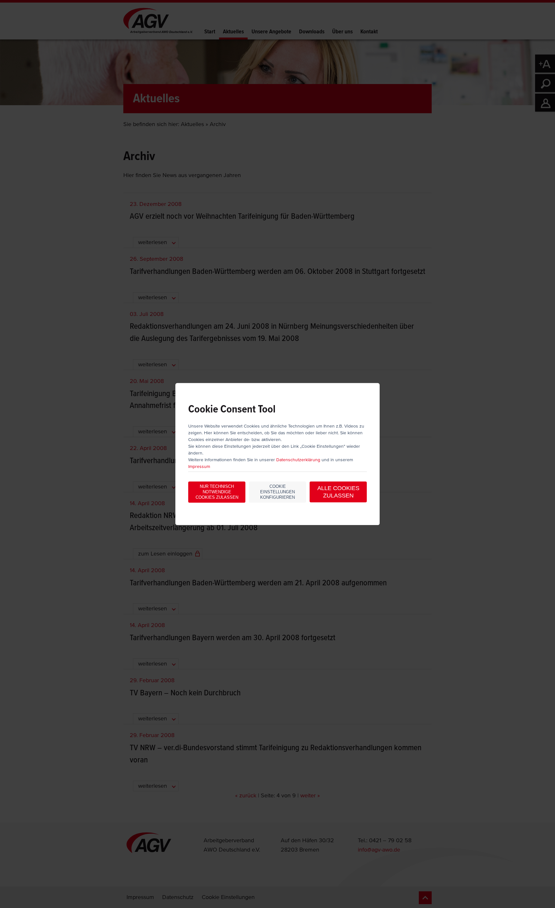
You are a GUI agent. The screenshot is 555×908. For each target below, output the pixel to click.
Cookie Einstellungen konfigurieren (277, 492)
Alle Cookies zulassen (338, 492)
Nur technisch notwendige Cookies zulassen (217, 492)
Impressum (199, 466)
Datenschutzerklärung (298, 460)
